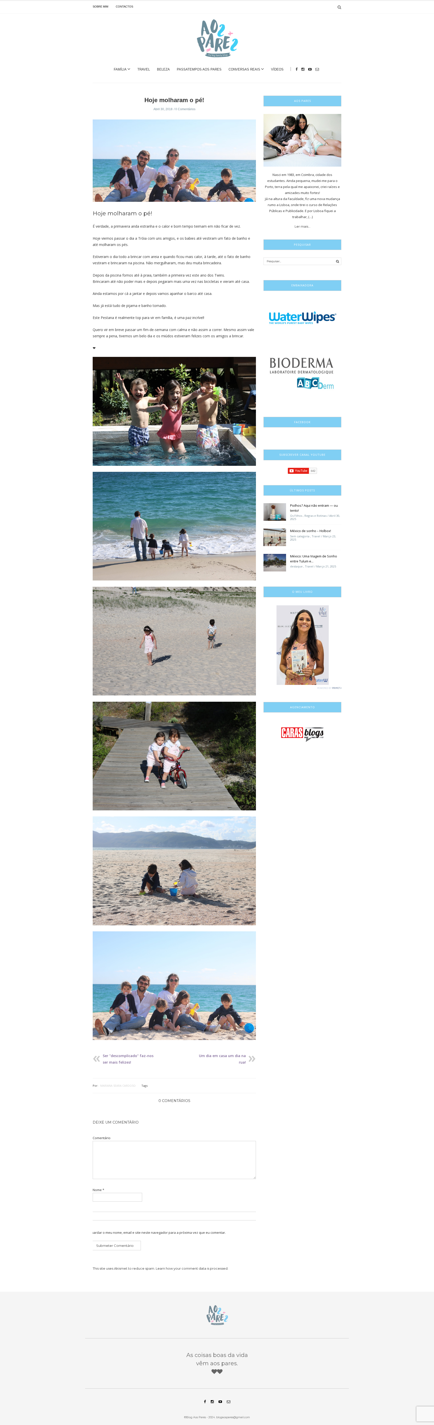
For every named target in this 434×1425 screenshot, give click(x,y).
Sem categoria (299, 536)
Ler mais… (302, 226)
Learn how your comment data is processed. (192, 1268)
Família (120, 69)
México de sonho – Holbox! (310, 531)
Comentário (102, 1138)
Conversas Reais (244, 69)
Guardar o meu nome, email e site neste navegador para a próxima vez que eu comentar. (157, 1232)
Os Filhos (296, 515)
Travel (143, 69)
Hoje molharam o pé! (174, 100)
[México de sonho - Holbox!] (274, 537)
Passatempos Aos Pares (199, 69)
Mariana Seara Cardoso (118, 1085)
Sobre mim (100, 6)
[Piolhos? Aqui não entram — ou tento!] (274, 512)
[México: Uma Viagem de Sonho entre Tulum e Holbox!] (274, 562)
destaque (296, 566)
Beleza (163, 69)
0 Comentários (185, 109)
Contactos (124, 6)
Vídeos (277, 69)
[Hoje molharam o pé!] (174, 164)
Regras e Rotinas (315, 515)
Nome (98, 1190)
